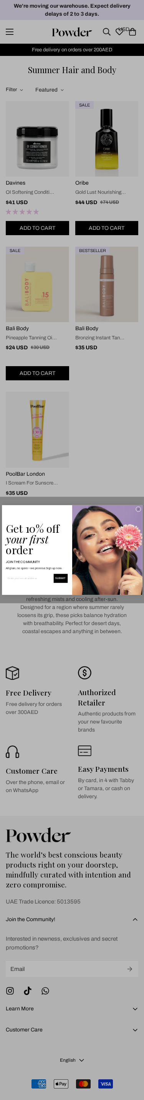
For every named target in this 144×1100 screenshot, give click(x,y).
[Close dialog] (138, 509)
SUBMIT (60, 578)
